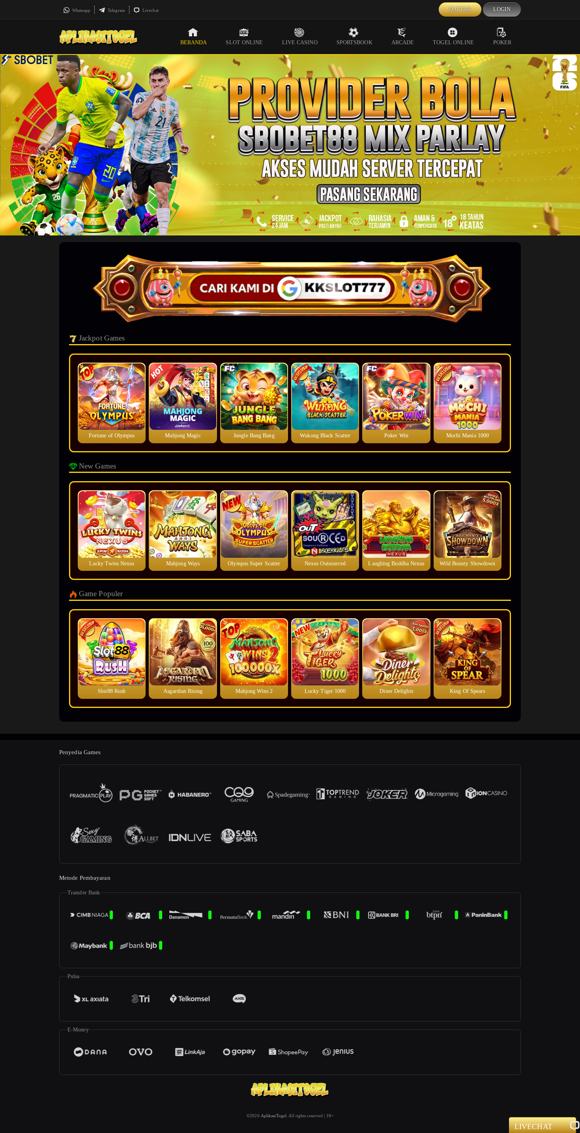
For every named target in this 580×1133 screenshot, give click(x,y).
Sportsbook (354, 42)
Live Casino (300, 42)
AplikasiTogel (273, 1115)
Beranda (193, 42)
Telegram (116, 10)
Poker (502, 42)
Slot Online (244, 42)
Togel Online (453, 42)
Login (502, 9)
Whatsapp (80, 10)
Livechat (150, 10)
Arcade (402, 42)
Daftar (460, 9)
